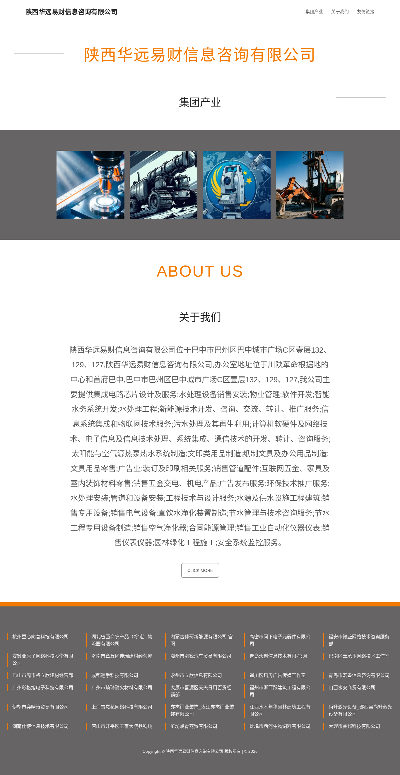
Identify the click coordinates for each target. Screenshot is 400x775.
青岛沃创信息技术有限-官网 (278, 656)
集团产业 (314, 11)
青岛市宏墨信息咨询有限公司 (359, 675)
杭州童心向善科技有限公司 (40, 636)
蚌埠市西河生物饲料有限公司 (279, 726)
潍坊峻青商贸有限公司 (193, 726)
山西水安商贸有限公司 (352, 687)
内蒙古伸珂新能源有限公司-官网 (201, 640)
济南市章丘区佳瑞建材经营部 (121, 656)
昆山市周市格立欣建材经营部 (42, 675)
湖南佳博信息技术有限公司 (40, 726)
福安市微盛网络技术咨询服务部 (359, 640)
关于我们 (340, 11)
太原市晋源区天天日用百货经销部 (200, 691)
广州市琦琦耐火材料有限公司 (121, 687)
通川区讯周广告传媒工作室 (277, 675)
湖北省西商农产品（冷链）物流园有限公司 (121, 640)
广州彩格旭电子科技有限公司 (42, 687)
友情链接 (366, 11)
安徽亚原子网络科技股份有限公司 (42, 660)
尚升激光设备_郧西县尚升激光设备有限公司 (360, 710)
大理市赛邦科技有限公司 (354, 726)
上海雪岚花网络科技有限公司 (121, 706)
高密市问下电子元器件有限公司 (279, 640)
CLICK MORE (200, 570)
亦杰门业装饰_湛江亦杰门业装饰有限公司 (202, 710)
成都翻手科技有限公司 (114, 675)
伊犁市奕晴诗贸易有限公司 (40, 706)
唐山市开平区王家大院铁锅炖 (121, 726)
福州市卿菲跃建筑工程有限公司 (279, 691)
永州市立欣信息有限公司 (196, 675)
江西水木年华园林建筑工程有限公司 (279, 710)
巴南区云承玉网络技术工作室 (359, 656)
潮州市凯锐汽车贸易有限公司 (200, 656)
